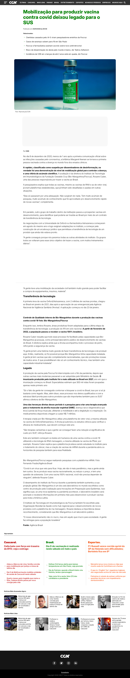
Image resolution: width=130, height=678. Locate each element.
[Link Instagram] (69, 664)
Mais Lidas (41, 2)
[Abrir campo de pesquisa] (124, 2)
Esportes (79, 2)
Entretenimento (67, 2)
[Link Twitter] (61, 664)
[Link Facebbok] (54, 664)
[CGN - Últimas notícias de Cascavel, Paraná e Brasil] (13, 2)
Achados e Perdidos (93, 2)
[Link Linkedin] (76, 664)
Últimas (23, 2)
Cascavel (31, 2)
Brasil (56, 2)
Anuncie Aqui (117, 2)
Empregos (106, 2)
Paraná (50, 2)
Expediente (65, 672)
